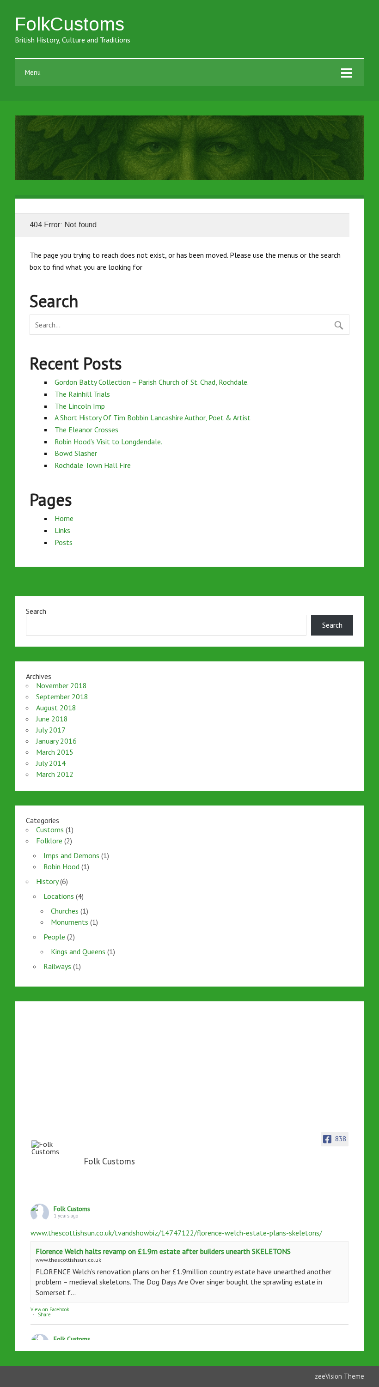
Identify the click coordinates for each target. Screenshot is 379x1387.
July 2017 (51, 729)
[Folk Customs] (55, 1147)
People (54, 936)
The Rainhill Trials (82, 394)
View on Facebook (50, 1309)
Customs (50, 829)
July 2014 (51, 763)
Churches (65, 910)
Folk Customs (72, 1209)
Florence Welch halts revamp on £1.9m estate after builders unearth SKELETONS (163, 1251)
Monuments (69, 922)
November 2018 (61, 685)
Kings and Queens (78, 951)
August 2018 (56, 707)
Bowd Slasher (76, 453)
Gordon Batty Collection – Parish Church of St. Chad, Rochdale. (152, 382)
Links (62, 530)
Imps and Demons (71, 855)
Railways (57, 966)
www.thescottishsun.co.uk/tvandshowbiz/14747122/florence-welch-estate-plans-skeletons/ (176, 1232)
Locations (58, 896)
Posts (64, 542)
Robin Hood (61, 866)
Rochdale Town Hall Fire (93, 465)
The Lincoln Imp (80, 406)
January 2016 (56, 740)
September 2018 (62, 696)
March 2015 (54, 752)
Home (64, 518)
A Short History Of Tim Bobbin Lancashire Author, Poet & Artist (153, 417)
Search (36, 611)
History (47, 881)
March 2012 (54, 774)
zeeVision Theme (339, 1376)
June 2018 (52, 718)
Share (44, 1314)
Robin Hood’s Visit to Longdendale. (108, 441)
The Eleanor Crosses (86, 429)
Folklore (49, 840)
